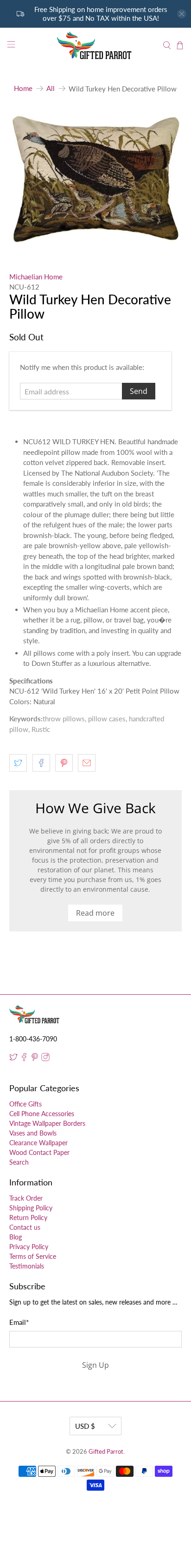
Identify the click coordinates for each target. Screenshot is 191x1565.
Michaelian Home (36, 276)
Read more (95, 913)
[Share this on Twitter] (18, 763)
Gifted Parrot (106, 1451)
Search (19, 1162)
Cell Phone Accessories (41, 1114)
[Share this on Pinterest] (64, 763)
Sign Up (95, 1365)
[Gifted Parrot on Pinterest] (35, 1059)
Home (23, 88)
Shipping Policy (30, 1208)
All (50, 88)
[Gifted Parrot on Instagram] (45, 1059)
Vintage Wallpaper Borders (47, 1123)
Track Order (26, 1198)
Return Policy (28, 1217)
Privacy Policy (28, 1247)
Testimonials (26, 1266)
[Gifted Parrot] (95, 45)
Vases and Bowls (33, 1133)
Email (19, 1322)
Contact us (24, 1227)
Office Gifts (25, 1104)
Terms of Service (32, 1256)
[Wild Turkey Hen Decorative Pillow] (95, 179)
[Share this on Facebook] (41, 763)
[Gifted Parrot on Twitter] (13, 1059)
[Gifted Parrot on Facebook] (24, 1059)
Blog (15, 1237)
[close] (181, 13)
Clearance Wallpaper (38, 1143)
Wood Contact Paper (39, 1152)
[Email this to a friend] (87, 763)
